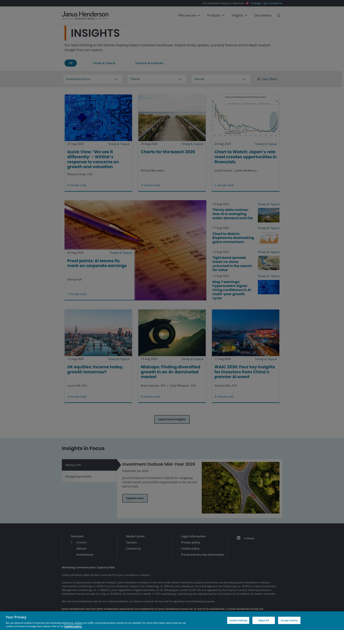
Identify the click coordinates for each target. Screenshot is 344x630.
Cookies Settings (238, 620)
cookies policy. (73, 626)
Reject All (264, 620)
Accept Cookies (289, 620)
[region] (172, 620)
